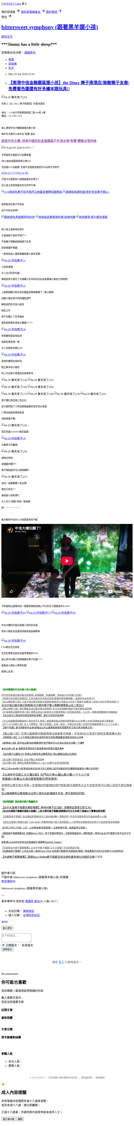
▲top (4, 921)
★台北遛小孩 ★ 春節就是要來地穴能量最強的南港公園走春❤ (32, 748)
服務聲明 (100, 1077)
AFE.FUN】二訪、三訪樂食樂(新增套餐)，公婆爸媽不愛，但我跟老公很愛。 (48, 827)
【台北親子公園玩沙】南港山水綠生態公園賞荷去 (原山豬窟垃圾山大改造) (39, 754)
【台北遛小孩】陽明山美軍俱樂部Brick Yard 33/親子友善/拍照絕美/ (35, 763)
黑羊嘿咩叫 (8, 881)
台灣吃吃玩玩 (31, 915)
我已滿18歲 (8, 1119)
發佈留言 (7, 949)
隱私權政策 (86, 1077)
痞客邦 (29, 901)
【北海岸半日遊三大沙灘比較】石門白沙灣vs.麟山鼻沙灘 (36, 774)
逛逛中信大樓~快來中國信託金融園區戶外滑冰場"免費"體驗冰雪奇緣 (48, 141)
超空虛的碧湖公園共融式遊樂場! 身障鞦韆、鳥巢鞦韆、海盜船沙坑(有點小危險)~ (42, 695)
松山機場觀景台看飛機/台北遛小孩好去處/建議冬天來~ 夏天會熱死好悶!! (43, 793)
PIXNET (41, 1077)
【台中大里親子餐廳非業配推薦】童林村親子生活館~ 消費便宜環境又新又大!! (46, 807)
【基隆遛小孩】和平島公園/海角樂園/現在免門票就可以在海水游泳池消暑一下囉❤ (42, 743)
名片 (11, 67)
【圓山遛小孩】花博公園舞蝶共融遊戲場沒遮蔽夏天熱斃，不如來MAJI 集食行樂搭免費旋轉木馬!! (61, 733)
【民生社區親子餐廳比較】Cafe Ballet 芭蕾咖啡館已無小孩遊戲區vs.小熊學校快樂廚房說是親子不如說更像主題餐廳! (61, 822)
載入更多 (7, 928)
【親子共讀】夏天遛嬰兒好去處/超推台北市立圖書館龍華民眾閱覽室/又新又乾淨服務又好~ (47, 727)
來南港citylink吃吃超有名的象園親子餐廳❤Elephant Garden (31, 842)
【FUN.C (5, 827)
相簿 (11, 59)
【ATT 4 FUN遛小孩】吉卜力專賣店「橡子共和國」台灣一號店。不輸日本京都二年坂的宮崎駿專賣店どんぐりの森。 (60, 724)
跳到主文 (7, 36)
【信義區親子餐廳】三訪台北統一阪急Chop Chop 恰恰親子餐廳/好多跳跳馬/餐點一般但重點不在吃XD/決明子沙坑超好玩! (62, 851)
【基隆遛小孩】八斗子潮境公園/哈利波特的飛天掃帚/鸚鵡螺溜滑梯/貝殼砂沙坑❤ (42, 737)
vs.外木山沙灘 (80, 774)
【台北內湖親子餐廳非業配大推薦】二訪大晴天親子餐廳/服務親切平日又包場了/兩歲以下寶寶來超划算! (53, 811)
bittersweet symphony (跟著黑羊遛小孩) (49, 27)
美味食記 (28, 911)
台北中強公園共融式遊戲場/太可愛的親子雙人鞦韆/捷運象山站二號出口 (42, 705)
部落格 (12, 63)
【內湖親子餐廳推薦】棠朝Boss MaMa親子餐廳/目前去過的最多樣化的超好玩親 (48, 856)
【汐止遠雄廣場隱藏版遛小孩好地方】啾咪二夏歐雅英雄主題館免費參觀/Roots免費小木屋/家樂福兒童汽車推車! (57, 721)
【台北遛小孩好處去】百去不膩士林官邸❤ (22, 759)
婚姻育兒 (30, 52)
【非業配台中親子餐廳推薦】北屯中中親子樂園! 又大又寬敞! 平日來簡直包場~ (40, 847)
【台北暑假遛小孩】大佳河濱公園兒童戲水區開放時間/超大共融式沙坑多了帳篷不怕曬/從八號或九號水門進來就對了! (60, 701)
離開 (20, 1119)
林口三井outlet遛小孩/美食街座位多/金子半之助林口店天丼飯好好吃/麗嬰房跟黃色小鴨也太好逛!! (50, 768)
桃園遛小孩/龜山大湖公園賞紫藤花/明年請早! (29, 778)
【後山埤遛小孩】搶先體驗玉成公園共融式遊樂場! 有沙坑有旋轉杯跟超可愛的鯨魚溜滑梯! (46, 708)
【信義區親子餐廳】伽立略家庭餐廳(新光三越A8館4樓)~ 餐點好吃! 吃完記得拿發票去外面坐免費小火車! (54, 816)
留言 (37, 901)
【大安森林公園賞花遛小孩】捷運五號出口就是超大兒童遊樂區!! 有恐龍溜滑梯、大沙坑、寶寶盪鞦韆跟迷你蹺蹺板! (59, 712)
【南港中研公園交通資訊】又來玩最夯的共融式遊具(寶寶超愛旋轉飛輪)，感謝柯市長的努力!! (48, 698)
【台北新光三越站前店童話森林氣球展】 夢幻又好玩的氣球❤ (33, 715)
